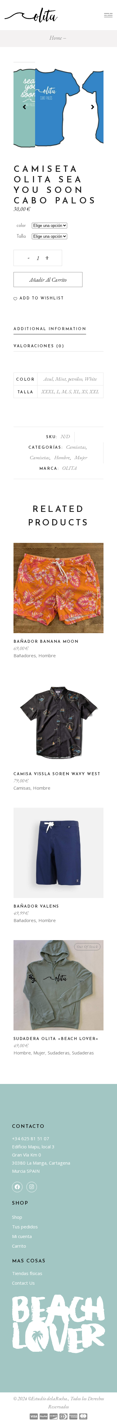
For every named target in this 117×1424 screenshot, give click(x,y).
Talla (21, 236)
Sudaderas (59, 1053)
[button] (39, 298)
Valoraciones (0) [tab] (39, 346)
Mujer (80, 457)
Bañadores (25, 655)
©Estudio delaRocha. (48, 1398)
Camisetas (76, 447)
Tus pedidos (25, 1227)
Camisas (22, 788)
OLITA (69, 468)
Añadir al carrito (48, 279)
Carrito (19, 1246)
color (21, 226)
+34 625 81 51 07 (30, 1138)
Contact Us (23, 1283)
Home (56, 37)
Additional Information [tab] (50, 329)
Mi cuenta (22, 1236)
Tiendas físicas (27, 1273)
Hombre (62, 457)
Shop (17, 1217)
